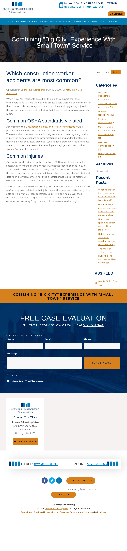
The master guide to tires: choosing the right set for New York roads (107, 256)
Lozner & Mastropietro (33, 90)
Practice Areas (40, 21)
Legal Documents (81, 21)
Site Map (38, 512)
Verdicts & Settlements (60, 21)
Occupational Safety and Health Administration (52, 126)
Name (10, 339)
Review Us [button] (63, 495)
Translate (90, 489)
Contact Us (112, 21)
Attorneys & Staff (23, 21)
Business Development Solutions (77, 512)
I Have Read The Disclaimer (28, 381)
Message (12, 353)
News (94, 21)
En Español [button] (116, 13)
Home (10, 21)
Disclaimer (12, 375)
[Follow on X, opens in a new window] (52, 480)
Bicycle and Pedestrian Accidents (104, 96)
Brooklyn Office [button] (25, 441)
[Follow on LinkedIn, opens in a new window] (59, 480)
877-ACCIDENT (74, 6)
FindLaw (101, 512)
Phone (87, 339)
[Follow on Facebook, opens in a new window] (45, 480)
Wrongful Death (107, 153)
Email (49, 339)
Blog (102, 21)
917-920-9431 (95, 6)
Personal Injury (106, 134)
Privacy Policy (51, 512)
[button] (124, 533)
